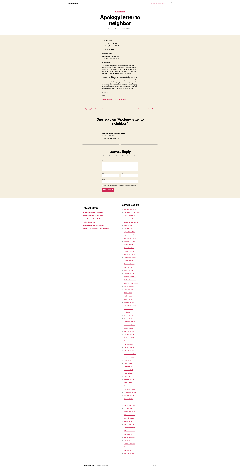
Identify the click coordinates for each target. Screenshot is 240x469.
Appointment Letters (130, 235)
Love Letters (127, 376)
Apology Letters (120, 11)
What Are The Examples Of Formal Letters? (96, 228)
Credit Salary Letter (88, 222)
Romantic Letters (129, 418)
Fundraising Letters (129, 325)
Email (122, 173)
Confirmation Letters (130, 280)
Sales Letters (128, 421)
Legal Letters (128, 366)
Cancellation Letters (130, 254)
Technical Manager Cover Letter (92, 215)
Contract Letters (129, 286)
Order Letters (128, 386)
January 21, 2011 (121, 28)
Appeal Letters (128, 228)
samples (111, 28)
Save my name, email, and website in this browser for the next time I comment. (119, 185)
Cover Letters (128, 293)
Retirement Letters (129, 415)
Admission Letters (129, 215)
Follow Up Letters (129, 315)
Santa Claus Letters (130, 424)
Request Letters (128, 408)
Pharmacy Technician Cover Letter (93, 225)
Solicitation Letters (129, 431)
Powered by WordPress (102, 465)
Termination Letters (129, 444)
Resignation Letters (129, 411)
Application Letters (129, 232)
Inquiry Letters (128, 344)
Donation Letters (129, 302)
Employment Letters (130, 305)
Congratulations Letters (131, 283)
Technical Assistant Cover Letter (92, 212)
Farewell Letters (128, 309)
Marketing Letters (129, 379)
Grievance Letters (129, 334)
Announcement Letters (131, 222)
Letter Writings (128, 373)
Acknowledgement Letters (132, 212)
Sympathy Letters (129, 437)
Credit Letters (128, 296)
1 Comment (131, 28)
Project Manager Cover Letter (91, 219)
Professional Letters (130, 392)
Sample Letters (73, 3)
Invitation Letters (129, 357)
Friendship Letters (129, 321)
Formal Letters (128, 318)
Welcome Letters (129, 453)
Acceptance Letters (130, 209)
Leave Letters (128, 363)
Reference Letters (129, 405)
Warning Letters (128, 450)
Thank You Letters (129, 447)
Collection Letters (129, 270)
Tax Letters (127, 440)
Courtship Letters (129, 289)
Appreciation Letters (130, 238)
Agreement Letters (129, 219)
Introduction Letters (130, 354)
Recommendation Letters (131, 402)
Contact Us (154, 3)
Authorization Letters (130, 241)
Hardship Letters (129, 338)
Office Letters (128, 382)
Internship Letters (129, 347)
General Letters (128, 328)
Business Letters (129, 251)
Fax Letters (127, 312)
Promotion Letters (129, 395)
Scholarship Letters (130, 427)
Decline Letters (128, 299)
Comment (104, 160)
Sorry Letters (128, 434)
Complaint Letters (129, 273)
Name (103, 173)
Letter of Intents (128, 370)
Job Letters (127, 360)
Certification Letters (130, 257)
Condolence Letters (130, 277)
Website (103, 179)
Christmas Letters (129, 264)
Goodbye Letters (129, 331)
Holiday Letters (128, 341)
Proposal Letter (128, 399)
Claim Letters (128, 267)
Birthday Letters (129, 244)
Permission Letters (129, 389)
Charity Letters (128, 260)
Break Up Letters (129, 248)
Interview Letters (129, 350)
